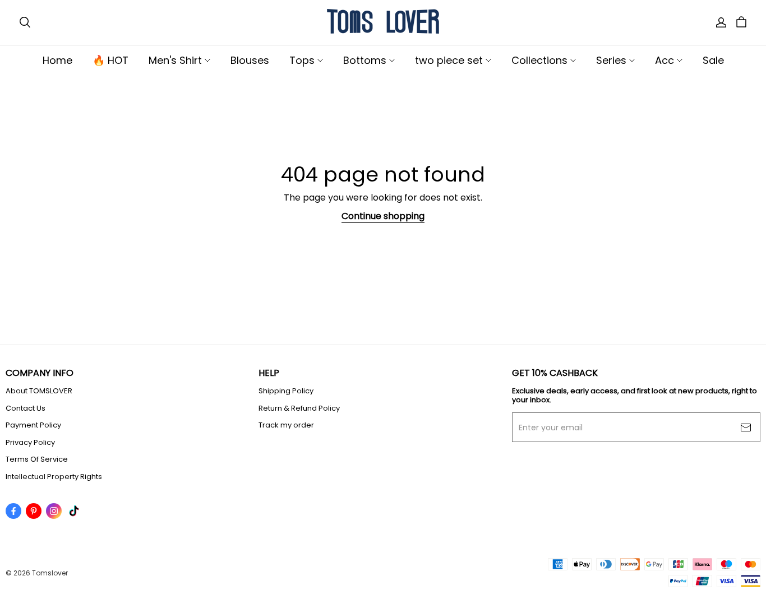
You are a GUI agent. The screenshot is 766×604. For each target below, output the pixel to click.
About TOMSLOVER (39, 391)
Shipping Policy (286, 391)
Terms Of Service (37, 459)
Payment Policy (33, 425)
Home (57, 60)
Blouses (249, 60)
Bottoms (364, 60)
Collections (539, 60)
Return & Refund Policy (299, 408)
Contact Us (25, 408)
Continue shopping (383, 216)
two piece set (449, 60)
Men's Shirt (175, 60)
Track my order (286, 425)
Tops (302, 60)
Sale (713, 60)
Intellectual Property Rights (54, 476)
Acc (664, 60)
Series (611, 60)
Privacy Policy (30, 442)
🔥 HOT (110, 60)
